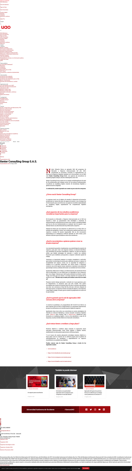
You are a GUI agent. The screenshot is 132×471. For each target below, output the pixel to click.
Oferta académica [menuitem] (3, 63)
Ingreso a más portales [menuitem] (5, 114)
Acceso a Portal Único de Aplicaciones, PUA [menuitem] (10, 107)
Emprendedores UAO (5, 159)
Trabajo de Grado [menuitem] (4, 59)
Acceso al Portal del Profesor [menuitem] (7, 111)
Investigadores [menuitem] (3, 102)
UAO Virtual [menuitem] (3, 71)
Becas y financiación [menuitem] (5, 80)
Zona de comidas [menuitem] (4, 122)
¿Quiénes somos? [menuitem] (4, 99)
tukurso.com (72, 314)
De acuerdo (85, 468)
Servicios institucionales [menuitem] (6, 109)
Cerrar (18, 141)
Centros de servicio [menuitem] (4, 115)
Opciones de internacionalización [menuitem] (8, 86)
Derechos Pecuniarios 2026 (6, 450)
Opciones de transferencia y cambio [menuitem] (8, 81)
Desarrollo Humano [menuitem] (4, 136)
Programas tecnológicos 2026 (7, 444)
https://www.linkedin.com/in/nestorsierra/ (59, 361)
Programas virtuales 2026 (6, 447)
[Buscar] (1, 24)
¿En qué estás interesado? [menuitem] (6, 64)
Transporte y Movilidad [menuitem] (5, 140)
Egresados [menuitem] (2, 126)
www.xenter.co (52, 349)
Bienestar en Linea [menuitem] (4, 131)
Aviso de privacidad (4, 465)
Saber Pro (2, 19)
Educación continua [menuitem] (5, 16)
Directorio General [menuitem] (4, 55)
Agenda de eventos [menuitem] (4, 94)
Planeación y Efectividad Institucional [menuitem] (9, 54)
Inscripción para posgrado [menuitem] (6, 77)
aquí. (79, 468)
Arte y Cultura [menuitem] (3, 129)
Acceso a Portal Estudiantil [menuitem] (6, 112)
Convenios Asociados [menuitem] (5, 123)
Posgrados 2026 (4, 442)
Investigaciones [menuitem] (3, 97)
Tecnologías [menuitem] (3, 68)
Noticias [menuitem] (2, 93)
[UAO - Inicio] (6, 29)
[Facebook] (0, 419)
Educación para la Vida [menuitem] (5, 69)
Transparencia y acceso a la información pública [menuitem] (12, 58)
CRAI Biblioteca (3, 2)
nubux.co (52, 314)
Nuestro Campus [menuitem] (4, 47)
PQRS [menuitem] (1, 60)
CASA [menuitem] (1, 132)
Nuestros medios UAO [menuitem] (5, 89)
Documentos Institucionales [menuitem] (7, 50)
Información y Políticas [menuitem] (5, 139)
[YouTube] (0, 423)
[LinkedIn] (0, 424)
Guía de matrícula (4, 4)
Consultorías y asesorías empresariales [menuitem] (9, 72)
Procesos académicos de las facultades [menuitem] (9, 120)
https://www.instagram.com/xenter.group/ (59, 357)
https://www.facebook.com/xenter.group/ (59, 353)
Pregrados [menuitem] (2, 65)
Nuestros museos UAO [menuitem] (5, 90)
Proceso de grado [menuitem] (4, 116)
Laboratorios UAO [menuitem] (4, 88)
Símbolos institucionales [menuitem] (6, 51)
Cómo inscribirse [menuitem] (3, 75)
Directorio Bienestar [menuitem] (4, 137)
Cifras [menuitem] (1, 103)
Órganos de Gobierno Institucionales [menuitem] (9, 52)
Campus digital (3, 12)
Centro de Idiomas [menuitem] (4, 124)
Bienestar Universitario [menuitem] (4, 128)
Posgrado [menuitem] (2, 15)
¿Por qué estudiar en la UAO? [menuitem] (7, 85)
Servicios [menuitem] (2, 101)
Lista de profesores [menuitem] (4, 56)
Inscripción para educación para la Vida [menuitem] (9, 79)
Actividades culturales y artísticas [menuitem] (8, 92)
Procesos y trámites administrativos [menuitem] (8, 118)
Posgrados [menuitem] (2, 67)
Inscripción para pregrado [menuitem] (6, 76)
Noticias (2, 156)
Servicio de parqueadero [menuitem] (6, 119)
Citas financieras (4, 9)
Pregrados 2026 (4, 439)
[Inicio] (0, 154)
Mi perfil (2, 21)
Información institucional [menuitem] (6, 48)
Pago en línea (3, 7)
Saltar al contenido (4, 0)
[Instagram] (0, 422)
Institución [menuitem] (2, 46)
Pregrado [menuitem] (2, 13)
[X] (0, 420)
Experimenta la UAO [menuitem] (4, 84)
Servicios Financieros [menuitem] (5, 110)
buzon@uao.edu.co (5, 430)
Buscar (14, 141)
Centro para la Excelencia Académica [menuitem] (9, 133)
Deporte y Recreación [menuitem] (5, 135)
